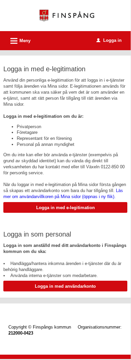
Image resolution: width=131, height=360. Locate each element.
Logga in (109, 40)
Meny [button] (19, 41)
